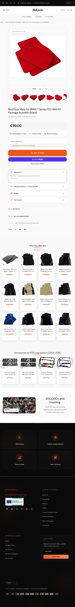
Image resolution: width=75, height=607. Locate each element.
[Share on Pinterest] (25, 229)
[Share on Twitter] (20, 229)
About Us (45, 495)
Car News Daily (10, 545)
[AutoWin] (37, 10)
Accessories (49, 17)
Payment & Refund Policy (50, 512)
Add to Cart (39, 153)
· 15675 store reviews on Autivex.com (27, 223)
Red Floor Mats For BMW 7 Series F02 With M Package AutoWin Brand (27, 22)
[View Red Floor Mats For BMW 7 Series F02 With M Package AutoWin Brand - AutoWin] (16, 97)
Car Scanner (9, 549)
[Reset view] (46, 89)
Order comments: (16, 141)
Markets (44, 503)
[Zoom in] (40, 89)
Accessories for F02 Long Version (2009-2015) (37, 352)
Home (2, 22)
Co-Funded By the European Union (16, 495)
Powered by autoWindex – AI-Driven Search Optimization (31, 588)
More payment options (37, 163)
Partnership (45, 499)
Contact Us (45, 525)
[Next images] (64, 97)
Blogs (7, 541)
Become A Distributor (11, 554)
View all (37, 250)
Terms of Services (47, 521)
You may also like (37, 245)
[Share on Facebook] (15, 229)
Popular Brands (27, 17)
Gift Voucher (9, 558)
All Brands (38, 17)
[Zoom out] (29, 89)
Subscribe (56, 556)
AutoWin (12, 588)
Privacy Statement (47, 516)
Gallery (44, 508)
